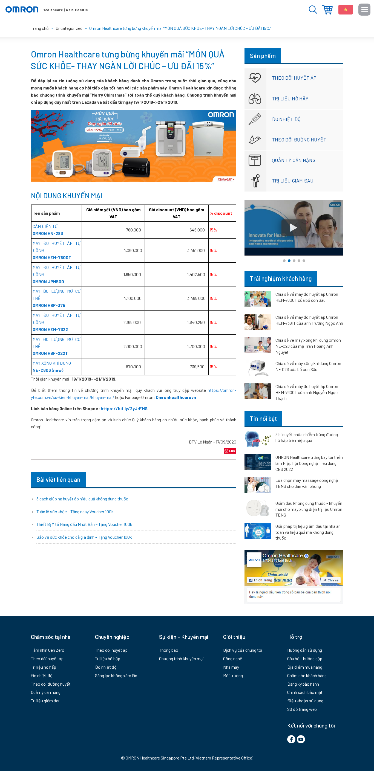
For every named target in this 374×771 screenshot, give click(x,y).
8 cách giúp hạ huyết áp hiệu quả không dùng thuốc (82, 498)
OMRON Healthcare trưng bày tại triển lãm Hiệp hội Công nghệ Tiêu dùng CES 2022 (309, 462)
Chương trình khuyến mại (181, 658)
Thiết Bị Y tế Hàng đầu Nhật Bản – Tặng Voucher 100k (84, 524)
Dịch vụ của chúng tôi (242, 650)
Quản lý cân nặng (293, 160)
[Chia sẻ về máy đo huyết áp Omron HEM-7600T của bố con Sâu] (257, 300)
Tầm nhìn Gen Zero (47, 650)
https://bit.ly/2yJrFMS (124, 408)
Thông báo (168, 650)
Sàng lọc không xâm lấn (116, 675)
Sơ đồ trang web (302, 709)
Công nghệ (232, 658)
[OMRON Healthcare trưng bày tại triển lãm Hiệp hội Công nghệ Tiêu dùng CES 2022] (257, 463)
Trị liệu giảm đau (292, 181)
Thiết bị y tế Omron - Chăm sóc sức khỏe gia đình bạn (46, 9)
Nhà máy (231, 666)
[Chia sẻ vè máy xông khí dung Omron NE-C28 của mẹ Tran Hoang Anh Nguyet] (257, 346)
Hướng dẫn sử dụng (304, 650)
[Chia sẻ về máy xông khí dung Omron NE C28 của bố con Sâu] (257, 369)
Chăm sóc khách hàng (307, 675)
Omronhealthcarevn (176, 397)
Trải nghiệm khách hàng (281, 278)
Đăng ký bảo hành (303, 683)
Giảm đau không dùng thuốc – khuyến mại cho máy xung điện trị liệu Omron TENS (308, 508)
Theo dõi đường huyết (299, 140)
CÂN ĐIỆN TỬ (45, 226)
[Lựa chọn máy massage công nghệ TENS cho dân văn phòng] (257, 486)
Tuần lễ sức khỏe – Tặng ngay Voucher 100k (75, 511)
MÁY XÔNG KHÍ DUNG (52, 363)
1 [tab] (284, 260)
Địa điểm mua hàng (327, 9)
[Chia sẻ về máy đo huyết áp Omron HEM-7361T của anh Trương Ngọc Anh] (257, 323)
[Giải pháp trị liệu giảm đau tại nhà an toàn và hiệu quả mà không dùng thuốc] (257, 532)
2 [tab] (289, 260)
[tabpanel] (293, 228)
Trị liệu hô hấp (290, 98)
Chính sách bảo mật (305, 692)
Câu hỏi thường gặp (304, 658)
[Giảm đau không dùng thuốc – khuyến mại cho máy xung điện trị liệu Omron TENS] (257, 509)
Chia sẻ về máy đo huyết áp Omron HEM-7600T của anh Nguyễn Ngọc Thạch (306, 392)
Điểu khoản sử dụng (305, 700)
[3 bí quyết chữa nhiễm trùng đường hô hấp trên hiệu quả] (257, 440)
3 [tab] (294, 260)
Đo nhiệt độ (286, 119)
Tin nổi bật (263, 418)
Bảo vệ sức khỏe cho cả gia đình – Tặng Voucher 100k (84, 537)
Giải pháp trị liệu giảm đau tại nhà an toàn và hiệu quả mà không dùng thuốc (308, 531)
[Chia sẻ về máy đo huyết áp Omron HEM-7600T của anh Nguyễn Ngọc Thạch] (257, 392)
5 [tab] (304, 260)
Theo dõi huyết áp (294, 78)
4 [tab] (299, 260)
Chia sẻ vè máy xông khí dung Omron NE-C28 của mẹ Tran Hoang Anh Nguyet (308, 346)
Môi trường (233, 675)
